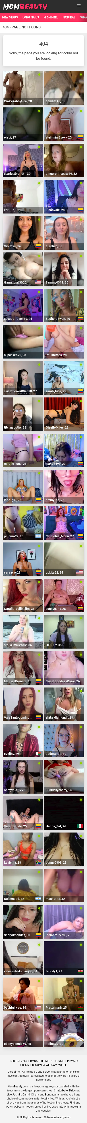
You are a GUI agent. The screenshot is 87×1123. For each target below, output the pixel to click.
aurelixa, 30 (54, 246)
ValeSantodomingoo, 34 (21, 717)
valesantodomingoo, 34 (20, 971)
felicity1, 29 (54, 971)
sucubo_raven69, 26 (18, 318)
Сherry (35, 1094)
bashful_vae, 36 (15, 1007)
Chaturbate (61, 1090)
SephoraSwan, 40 (58, 318)
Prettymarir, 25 (56, 1007)
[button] (79, 6)
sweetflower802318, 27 (20, 391)
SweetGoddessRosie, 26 (63, 681)
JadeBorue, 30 (56, 754)
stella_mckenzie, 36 (18, 645)
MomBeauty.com (18, 1086)
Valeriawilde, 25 (15, 826)
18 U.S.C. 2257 (18, 1061)
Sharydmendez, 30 (17, 935)
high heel (51, 17)
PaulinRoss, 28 (56, 355)
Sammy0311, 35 (57, 282)
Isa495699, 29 (56, 463)
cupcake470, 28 (15, 355)
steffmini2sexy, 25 (59, 137)
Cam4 (26, 1094)
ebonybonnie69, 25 (17, 1044)
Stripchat (74, 1090)
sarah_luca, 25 (56, 391)
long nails (31, 17)
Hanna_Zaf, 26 (56, 826)
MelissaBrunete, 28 (17, 681)
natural (69, 17)
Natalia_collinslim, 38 (19, 609)
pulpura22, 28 (13, 536)
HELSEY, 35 (54, 645)
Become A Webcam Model (49, 1065)
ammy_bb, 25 (55, 500)
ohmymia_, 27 (13, 790)
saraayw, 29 (12, 572)
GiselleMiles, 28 (57, 427)
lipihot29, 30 (54, 1044)
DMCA (34, 1061)
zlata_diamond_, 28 (59, 717)
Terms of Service (52, 1061)
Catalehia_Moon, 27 (60, 536)
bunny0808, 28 (56, 862)
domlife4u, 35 (55, 101)
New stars (10, 17)
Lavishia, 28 (12, 862)
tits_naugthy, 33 (15, 427)
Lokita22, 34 (54, 572)
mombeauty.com (60, 1117)
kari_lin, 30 (11, 210)
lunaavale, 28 (55, 210)
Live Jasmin (14, 1094)
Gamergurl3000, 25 (17, 282)
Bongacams (52, 1094)
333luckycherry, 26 (59, 790)
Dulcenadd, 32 (14, 899)
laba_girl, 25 (12, 500)
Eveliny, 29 (11, 754)
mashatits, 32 (55, 899)
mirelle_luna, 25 (15, 463)
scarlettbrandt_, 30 (17, 173)
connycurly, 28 (56, 609)
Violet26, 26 (12, 246)
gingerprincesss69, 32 (61, 173)
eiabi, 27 (10, 137)
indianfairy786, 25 (58, 935)
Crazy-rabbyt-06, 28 (18, 101)
